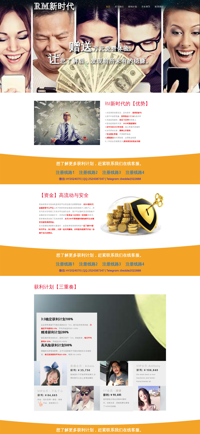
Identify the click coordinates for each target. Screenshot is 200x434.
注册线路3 (111, 172)
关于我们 (119, 7)
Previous (13, 50)
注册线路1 (65, 172)
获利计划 (132, 7)
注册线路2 (88, 172)
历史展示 (146, 7)
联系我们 (159, 7)
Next (187, 50)
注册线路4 (135, 172)
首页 (108, 7)
